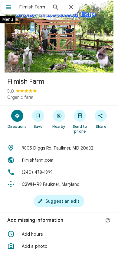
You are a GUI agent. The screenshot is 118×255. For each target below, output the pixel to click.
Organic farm (20, 97)
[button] (59, 234)
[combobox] (33, 7)
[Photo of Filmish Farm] (59, 36)
